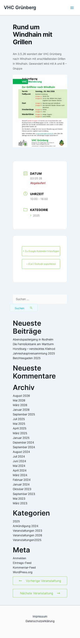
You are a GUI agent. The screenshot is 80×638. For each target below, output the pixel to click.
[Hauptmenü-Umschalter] (72, 8)
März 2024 (20, 475)
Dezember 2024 (23, 442)
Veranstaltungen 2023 (27, 530)
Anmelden (19, 558)
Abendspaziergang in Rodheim (33, 339)
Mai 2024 (19, 466)
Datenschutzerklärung (40, 621)
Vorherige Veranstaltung (43, 581)
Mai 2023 (19, 498)
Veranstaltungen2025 (27, 540)
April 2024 (19, 470)
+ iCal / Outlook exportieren (41, 263)
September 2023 (24, 494)
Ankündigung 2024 (25, 526)
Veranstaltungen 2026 (27, 535)
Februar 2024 (21, 480)
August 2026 (21, 396)
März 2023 (20, 503)
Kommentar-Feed (24, 567)
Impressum (40, 616)
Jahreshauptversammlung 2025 (34, 353)
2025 (36, 215)
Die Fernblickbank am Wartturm (33, 344)
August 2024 (21, 452)
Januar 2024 (21, 484)
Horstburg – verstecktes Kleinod (34, 349)
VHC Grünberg (20, 7)
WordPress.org (22, 572)
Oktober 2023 (22, 489)
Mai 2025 (19, 423)
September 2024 (24, 447)
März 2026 (20, 405)
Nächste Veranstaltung (36, 593)
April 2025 (19, 428)
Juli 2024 (19, 456)
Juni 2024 (19, 461)
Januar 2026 (21, 409)
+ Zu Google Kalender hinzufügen (41, 251)
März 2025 (20, 433)
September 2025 (24, 414)
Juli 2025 (19, 419)
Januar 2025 (21, 438)
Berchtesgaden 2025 (27, 358)
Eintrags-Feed (22, 563)
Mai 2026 (19, 400)
